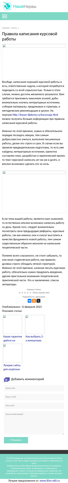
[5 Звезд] (30, 293)
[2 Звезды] (22, 293)
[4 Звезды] (28, 293)
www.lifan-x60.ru (50, 480)
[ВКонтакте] (29, 301)
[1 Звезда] (20, 293)
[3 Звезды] (25, 293)
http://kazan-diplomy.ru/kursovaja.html (35, 114)
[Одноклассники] (34, 301)
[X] (38, 301)
